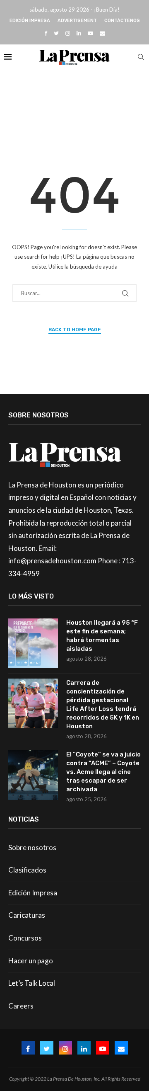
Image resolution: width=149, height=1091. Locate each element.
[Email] (102, 33)
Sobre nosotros (32, 847)
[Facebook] (45, 33)
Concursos (25, 937)
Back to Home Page (74, 329)
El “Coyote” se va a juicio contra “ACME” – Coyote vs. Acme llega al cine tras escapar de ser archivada (103, 772)
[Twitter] (56, 33)
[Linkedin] (79, 33)
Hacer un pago (30, 960)
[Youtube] (90, 33)
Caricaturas (26, 915)
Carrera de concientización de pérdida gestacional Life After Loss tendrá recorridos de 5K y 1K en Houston (102, 704)
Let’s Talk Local (31, 983)
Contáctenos (122, 20)
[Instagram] (67, 33)
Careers (21, 1005)
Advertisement (77, 20)
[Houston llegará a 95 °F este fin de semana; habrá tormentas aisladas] (33, 643)
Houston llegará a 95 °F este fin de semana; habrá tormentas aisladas (102, 635)
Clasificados (27, 870)
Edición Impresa (30, 20)
